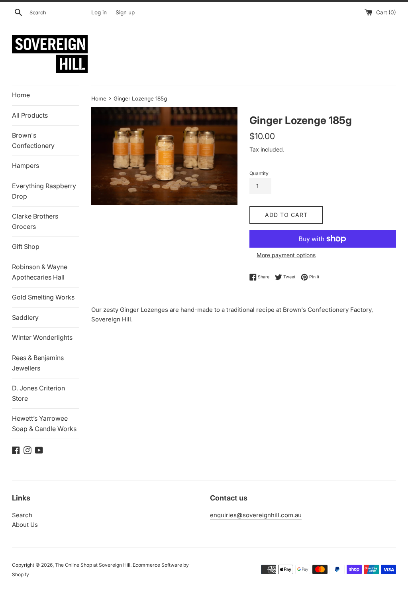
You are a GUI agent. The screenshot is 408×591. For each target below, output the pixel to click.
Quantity (259, 173)
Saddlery (25, 317)
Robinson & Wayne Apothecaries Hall (39, 272)
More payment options (286, 255)
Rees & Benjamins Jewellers (38, 363)
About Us (25, 524)
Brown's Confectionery (33, 140)
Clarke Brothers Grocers (35, 221)
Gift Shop (25, 246)
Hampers (25, 165)
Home (21, 95)
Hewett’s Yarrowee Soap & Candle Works (44, 423)
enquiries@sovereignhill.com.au (256, 515)
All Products (30, 115)
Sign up (125, 12)
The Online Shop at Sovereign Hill (92, 565)
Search (22, 515)
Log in (99, 12)
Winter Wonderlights (42, 337)
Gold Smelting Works (43, 297)
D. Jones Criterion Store (38, 393)
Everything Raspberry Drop (44, 191)
